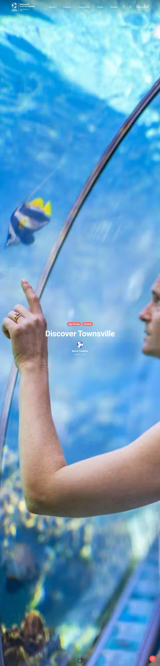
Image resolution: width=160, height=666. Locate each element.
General (88, 324)
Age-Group (74, 324)
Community (84, 7)
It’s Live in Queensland (142, 7)
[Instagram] (130, 7)
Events (52, 7)
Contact (114, 7)
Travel (100, 7)
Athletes (67, 7)
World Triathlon (80, 351)
